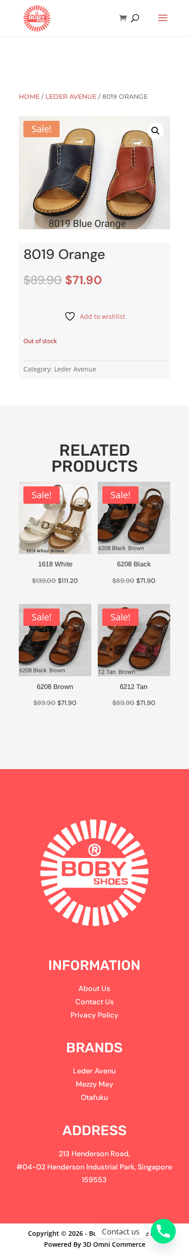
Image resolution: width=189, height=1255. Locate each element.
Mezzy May (94, 1084)
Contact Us (94, 1002)
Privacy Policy (94, 1015)
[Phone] (163, 1231)
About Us (94, 988)
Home (29, 96)
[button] (155, 131)
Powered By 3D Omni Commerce (94, 1244)
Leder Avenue (70, 96)
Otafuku (94, 1097)
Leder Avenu (94, 1071)
